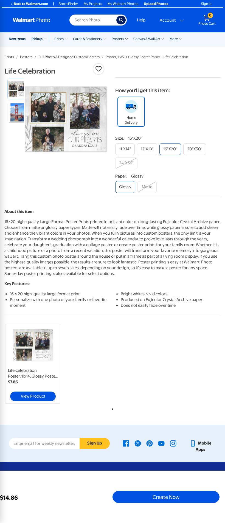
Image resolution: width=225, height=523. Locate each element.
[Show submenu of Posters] (126, 38)
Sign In (206, 4)
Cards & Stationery (87, 39)
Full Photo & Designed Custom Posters (69, 57)
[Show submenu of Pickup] (46, 38)
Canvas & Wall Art (146, 39)
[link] (33, 363)
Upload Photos (156, 4)
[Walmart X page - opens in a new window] (137, 443)
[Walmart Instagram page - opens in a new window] (173, 443)
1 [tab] (111, 408)
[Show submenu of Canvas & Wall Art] (162, 38)
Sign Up (94, 443)
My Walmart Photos (123, 4)
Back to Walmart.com (31, 4)
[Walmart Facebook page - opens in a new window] (126, 443)
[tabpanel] (40, 364)
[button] (98, 69)
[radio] (17, 89)
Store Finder (68, 4)
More (174, 39)
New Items (17, 39)
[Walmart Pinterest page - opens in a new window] (149, 443)
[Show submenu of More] (180, 38)
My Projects (93, 4)
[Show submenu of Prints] (66, 38)
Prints (59, 39)
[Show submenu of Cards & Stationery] (104, 38)
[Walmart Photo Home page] (35, 20)
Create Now (166, 497)
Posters (118, 39)
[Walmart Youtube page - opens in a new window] (161, 443)
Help (141, 20)
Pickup (37, 39)
